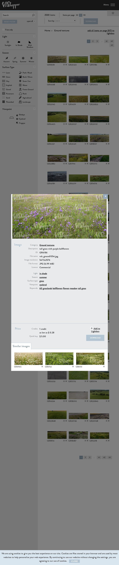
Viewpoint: (33, 284)
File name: (34, 256)
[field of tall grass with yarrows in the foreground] (90, 358)
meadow (73, 288)
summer (43, 277)
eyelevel (43, 284)
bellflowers (57, 288)
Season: (35, 277)
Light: (36, 273)
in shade (43, 273)
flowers (66, 288)
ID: (37, 252)
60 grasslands (45, 288)
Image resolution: (31, 259)
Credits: (35, 328)
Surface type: (32, 280)
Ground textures (46, 245)
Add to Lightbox (95, 330)
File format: (33, 263)
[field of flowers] (28, 358)
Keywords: (34, 288)
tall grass (82, 288)
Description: (33, 248)
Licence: (35, 267)
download (95, 338)
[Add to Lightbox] (42, 366)
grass (41, 281)
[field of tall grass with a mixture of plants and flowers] (59, 358)
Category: (34, 245)
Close (74, 561)
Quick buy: (33, 336)
